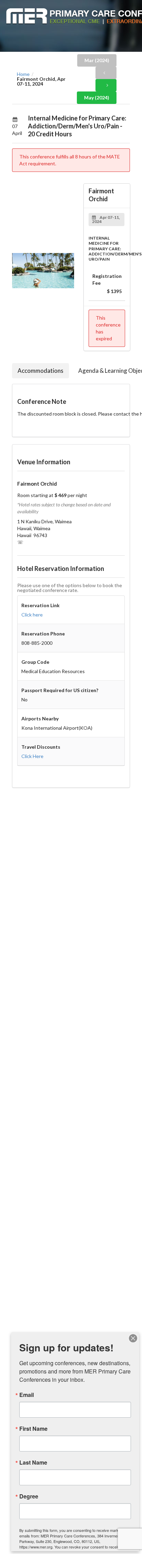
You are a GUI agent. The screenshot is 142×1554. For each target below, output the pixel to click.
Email (26, 1395)
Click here (32, 615)
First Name (33, 1428)
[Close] (133, 1338)
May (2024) (96, 97)
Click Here (32, 756)
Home (23, 74)
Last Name (33, 1462)
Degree (28, 1496)
